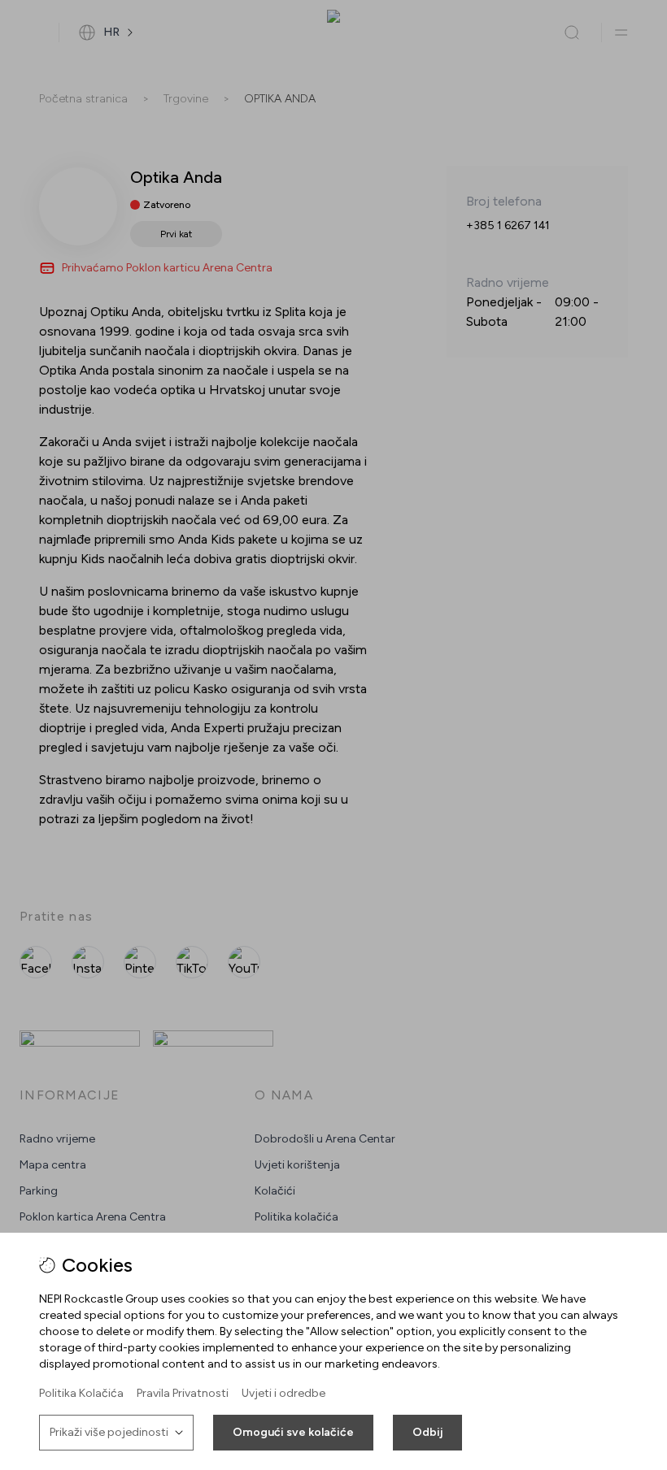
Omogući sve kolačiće (293, 1432)
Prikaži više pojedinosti (109, 1432)
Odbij (427, 1432)
